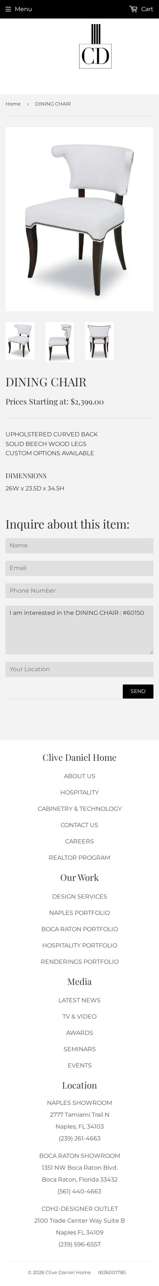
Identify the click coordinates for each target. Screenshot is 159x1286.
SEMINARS (80, 1049)
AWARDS (79, 1032)
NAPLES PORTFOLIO (79, 912)
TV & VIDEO (79, 1016)
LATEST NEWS (79, 1000)
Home (13, 104)
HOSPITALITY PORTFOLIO (79, 945)
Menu (23, 9)
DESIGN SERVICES (79, 896)
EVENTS (80, 1065)
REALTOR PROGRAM (79, 857)
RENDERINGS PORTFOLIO (80, 961)
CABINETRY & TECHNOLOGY (80, 808)
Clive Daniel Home (68, 1272)
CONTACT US (79, 825)
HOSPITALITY (79, 792)
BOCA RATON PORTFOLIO (79, 929)
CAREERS (79, 841)
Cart (146, 9)
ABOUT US (79, 776)
